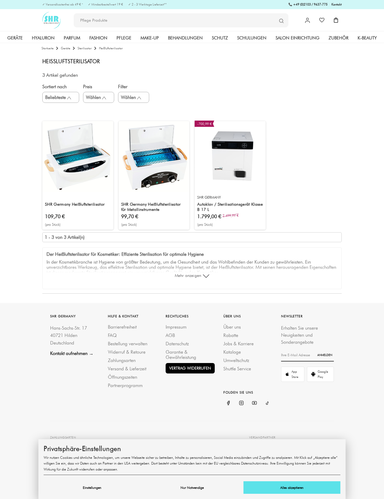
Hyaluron (43, 37)
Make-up (150, 37)
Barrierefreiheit (122, 327)
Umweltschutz (236, 360)
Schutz (220, 37)
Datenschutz (177, 343)
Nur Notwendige (192, 487)
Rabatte (230, 335)
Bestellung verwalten (127, 343)
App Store (295, 374)
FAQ (112, 335)
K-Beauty (367, 37)
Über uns (232, 327)
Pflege (124, 37)
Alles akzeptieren (292, 487)
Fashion (98, 37)
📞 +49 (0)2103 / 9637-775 (308, 4)
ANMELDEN (324, 355)
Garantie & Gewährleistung (181, 354)
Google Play (323, 374)
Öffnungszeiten (122, 377)
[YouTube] (254, 403)
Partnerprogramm (125, 385)
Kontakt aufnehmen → (72, 353)
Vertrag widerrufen (190, 368)
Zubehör (338, 37)
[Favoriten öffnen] (322, 20)
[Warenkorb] (336, 20)
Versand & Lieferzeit (127, 368)
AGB (170, 335)
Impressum (176, 327)
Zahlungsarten (122, 360)
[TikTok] (267, 403)
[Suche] (281, 20)
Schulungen (251, 37)
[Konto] (307, 20)
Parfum (72, 37)
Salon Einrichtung (297, 37)
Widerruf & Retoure (127, 352)
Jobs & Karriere (238, 343)
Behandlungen (185, 37)
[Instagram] (241, 403)
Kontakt (336, 4)
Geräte (15, 37)
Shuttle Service (237, 368)
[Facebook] (228, 403)
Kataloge (232, 352)
